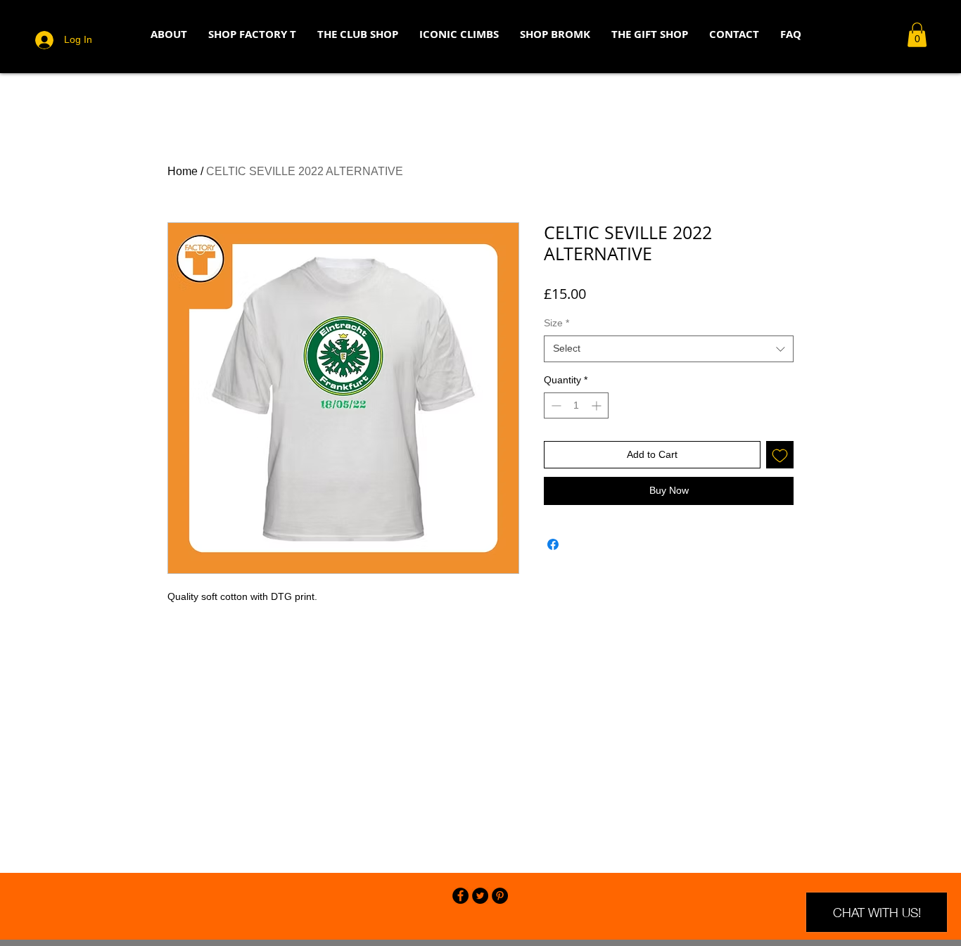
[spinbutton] (576, 405)
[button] (917, 35)
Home (182, 171)
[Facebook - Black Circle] (460, 896)
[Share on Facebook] (553, 544)
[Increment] (597, 405)
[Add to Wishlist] (780, 454)
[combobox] (669, 348)
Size (556, 322)
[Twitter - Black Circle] (480, 896)
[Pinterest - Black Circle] (500, 896)
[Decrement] (555, 405)
